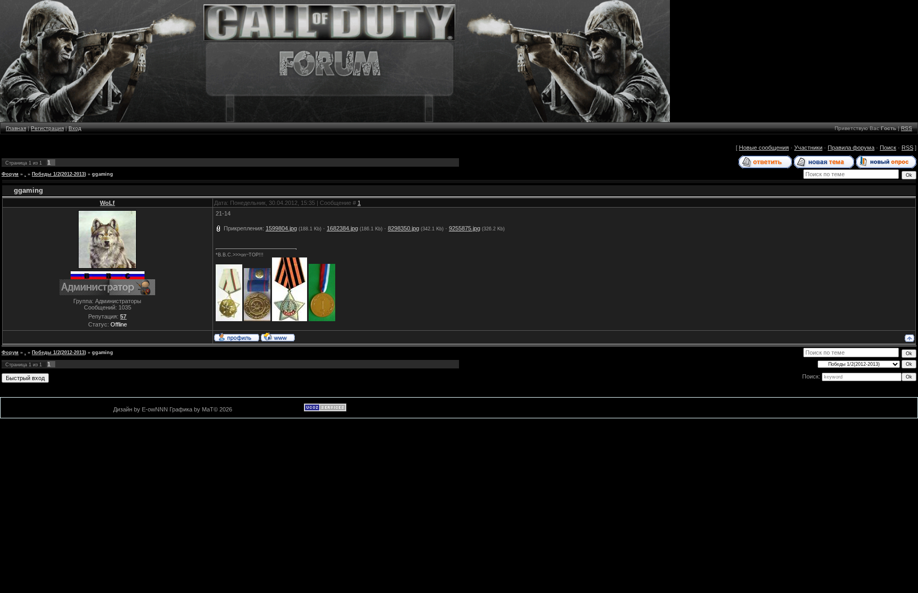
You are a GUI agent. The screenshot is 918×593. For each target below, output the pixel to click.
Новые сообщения (764, 147)
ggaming (102, 174)
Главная (16, 128)
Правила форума (851, 147)
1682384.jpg (342, 228)
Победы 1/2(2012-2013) (59, 174)
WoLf (107, 203)
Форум (10, 174)
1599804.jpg (281, 228)
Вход (75, 128)
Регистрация (47, 128)
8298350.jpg (403, 228)
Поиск (888, 147)
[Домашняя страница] (278, 336)
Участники (808, 147)
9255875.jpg (464, 228)
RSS (906, 128)
